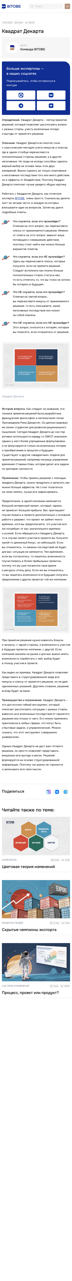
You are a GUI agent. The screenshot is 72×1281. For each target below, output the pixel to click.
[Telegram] (65, 791)
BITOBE (20, 198)
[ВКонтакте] (57, 791)
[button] (67, 6)
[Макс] (48, 791)
